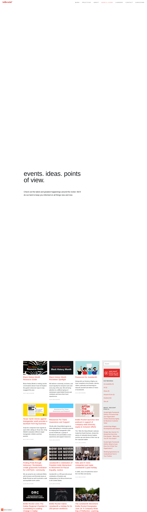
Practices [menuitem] (86, 2)
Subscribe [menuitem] (139, 2)
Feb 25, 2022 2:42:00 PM (54, 440)
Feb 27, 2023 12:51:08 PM (28, 393)
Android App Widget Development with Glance (112, 427)
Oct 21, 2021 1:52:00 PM (80, 442)
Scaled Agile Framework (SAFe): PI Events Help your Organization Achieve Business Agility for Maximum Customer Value (111, 418)
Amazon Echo (109, 394)
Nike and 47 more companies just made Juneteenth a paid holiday (86, 465)
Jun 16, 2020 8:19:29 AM (80, 477)
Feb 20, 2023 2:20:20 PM (54, 399)
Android (108, 398)
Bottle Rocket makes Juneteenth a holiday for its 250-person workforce (60, 506)
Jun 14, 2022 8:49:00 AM (80, 392)
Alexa (106, 391)
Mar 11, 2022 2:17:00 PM (28, 439)
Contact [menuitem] (129, 2)
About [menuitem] (96, 2)
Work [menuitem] (77, 2)
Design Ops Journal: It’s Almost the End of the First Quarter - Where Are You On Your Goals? (111, 435)
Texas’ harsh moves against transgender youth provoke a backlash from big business (35, 421)
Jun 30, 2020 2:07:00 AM (28, 483)
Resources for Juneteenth (86, 377)
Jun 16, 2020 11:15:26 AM (54, 483)
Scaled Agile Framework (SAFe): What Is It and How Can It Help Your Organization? (111, 445)
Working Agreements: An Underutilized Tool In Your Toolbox (111, 454)
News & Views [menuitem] (107, 2)
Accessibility (109, 384)
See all (106, 401)
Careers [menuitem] (119, 2)
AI (105, 387)
